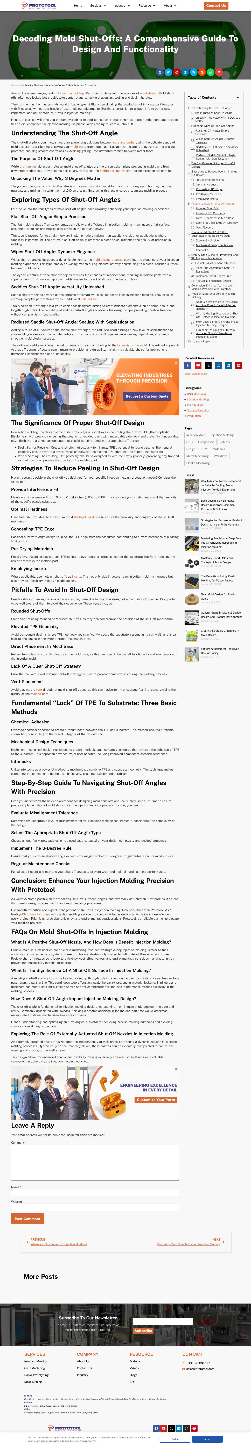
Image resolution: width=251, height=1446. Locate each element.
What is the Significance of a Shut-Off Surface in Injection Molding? (217, 315)
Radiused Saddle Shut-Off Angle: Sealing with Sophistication (216, 157)
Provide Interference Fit (210, 179)
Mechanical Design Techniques (214, 245)
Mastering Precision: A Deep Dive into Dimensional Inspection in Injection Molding (221, 543)
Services (95, 5)
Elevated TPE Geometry (210, 213)
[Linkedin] (228, 365)
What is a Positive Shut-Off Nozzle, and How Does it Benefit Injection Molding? (217, 305)
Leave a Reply (201, 341)
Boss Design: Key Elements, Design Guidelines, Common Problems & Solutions (218, 505)
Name (16, 1187)
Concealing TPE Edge (209, 189)
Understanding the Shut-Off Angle (211, 108)
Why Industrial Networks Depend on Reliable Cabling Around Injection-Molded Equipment (221, 485)
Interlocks (202, 250)
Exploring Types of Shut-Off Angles (212, 125)
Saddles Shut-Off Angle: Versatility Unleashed (217, 148)
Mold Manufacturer (196, 373)
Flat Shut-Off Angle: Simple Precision (212, 132)
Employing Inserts (207, 198)
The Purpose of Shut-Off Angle (213, 112)
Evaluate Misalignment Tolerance (215, 263)
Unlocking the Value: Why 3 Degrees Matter (217, 119)
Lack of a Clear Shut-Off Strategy (217, 222)
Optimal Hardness (207, 184)
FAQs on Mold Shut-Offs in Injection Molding (213, 295)
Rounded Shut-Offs (207, 208)
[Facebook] (156, 1428)
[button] (160, 72)
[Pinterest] (238, 365)
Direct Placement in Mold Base (215, 218)
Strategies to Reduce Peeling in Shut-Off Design (214, 173)
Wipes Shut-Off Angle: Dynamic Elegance (215, 140)
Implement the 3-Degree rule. (213, 276)
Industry (119, 5)
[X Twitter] (208, 365)
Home (78, 5)
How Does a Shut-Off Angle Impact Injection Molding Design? (217, 323)
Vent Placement (205, 227)
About (168, 5)
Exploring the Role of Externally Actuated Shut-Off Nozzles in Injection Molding (215, 333)
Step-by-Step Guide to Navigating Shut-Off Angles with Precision (215, 256)
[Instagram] (218, 365)
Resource (144, 5)
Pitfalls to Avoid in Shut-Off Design (212, 203)
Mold (20, 85)
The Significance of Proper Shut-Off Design (213, 165)
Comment (18, 1142)
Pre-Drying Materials (208, 194)
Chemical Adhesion (207, 240)
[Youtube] (198, 365)
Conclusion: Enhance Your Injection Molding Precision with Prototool (212, 287)
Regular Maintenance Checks (213, 280)
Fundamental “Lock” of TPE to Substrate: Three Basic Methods (210, 234)
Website (16, 1201)
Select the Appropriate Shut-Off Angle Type (215, 269)
